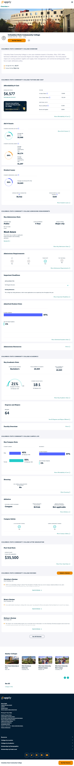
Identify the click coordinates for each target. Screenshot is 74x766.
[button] (29, 40)
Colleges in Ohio (9, 686)
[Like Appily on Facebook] (36, 755)
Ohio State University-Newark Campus (44, 666)
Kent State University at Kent (12, 666)
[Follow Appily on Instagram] (26, 755)
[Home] (6, 2)
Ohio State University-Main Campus (61, 666)
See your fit (6, 241)
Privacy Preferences (5, 727)
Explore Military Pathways (11, 109)
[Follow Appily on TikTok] (41, 755)
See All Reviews (37, 636)
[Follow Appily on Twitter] (31, 755)
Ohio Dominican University (26, 666)
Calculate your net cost (9, 97)
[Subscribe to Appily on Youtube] (47, 755)
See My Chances (16, 40)
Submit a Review (65, 573)
